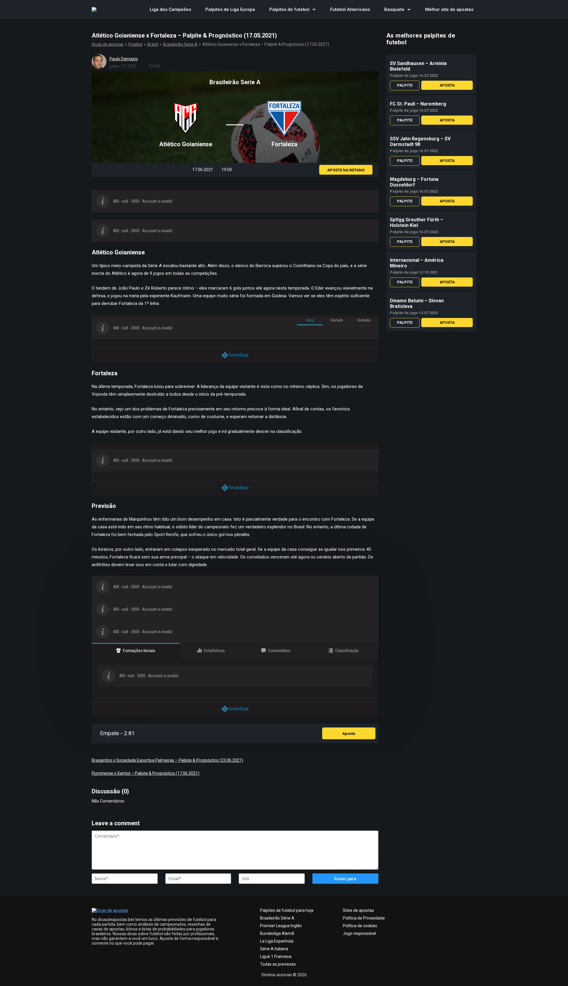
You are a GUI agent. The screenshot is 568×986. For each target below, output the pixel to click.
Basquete (394, 9)
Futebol (135, 44)
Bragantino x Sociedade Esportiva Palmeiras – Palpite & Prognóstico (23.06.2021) (167, 760)
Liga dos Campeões (170, 9)
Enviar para (345, 878)
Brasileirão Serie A (180, 44)
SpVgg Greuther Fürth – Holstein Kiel (416, 222)
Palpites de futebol (289, 9)
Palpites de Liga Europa (230, 9)
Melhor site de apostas (449, 9)
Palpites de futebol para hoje (287, 910)
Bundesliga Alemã (277, 933)
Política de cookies (360, 925)
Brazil (152, 44)
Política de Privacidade (364, 918)
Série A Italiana (274, 948)
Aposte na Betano (345, 170)
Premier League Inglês (281, 925)
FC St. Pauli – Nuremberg (418, 104)
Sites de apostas (358, 910)
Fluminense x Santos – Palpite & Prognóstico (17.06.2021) (145, 773)
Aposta (348, 733)
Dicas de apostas (107, 44)
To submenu (314, 9)
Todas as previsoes (278, 964)
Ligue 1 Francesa (275, 956)
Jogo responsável (359, 933)
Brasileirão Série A (277, 918)
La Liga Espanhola (276, 941)
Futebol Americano (350, 9)
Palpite (404, 85)
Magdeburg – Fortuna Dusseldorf (414, 182)
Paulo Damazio (123, 58)
